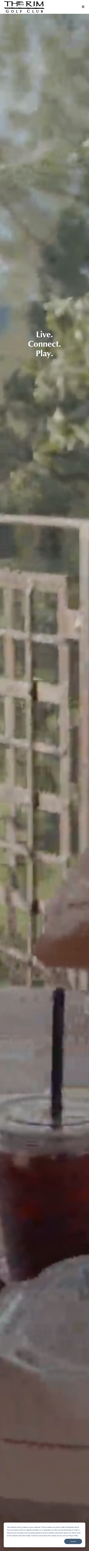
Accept (73, 1541)
